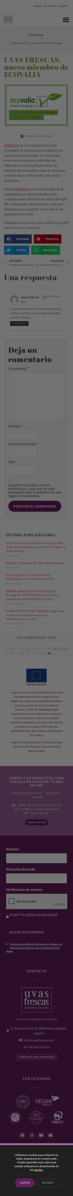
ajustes (38, 1170)
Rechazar (47, 1182)
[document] (36, 598)
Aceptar (25, 1182)
